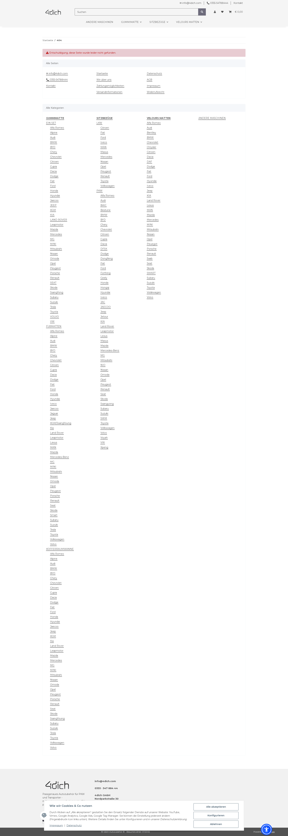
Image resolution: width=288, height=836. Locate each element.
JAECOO (105, 306)
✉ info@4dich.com (190, 3)
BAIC (103, 205)
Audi (52, 137)
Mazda (54, 229)
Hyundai (55, 195)
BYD (52, 147)
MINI (53, 243)
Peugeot (55, 268)
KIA (52, 214)
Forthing (105, 272)
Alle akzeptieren (216, 806)
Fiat (52, 180)
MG (52, 239)
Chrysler (151, 147)
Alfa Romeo (57, 127)
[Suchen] (202, 12)
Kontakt (238, 3)
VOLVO (54, 316)
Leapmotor (56, 224)
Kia (52, 427)
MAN (53, 447)
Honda (54, 190)
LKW (99, 122)
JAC (102, 302)
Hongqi (104, 287)
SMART (151, 272)
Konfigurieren (216, 815)
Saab (149, 258)
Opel (53, 263)
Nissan (54, 253)
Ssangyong (107, 403)
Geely (103, 277)
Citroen (54, 161)
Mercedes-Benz (59, 456)
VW (52, 321)
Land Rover (57, 432)
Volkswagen (57, 539)
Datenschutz (74, 825)
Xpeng (104, 447)
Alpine (53, 132)
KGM (53, 210)
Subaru (54, 297)
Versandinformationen (109, 92)
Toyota (54, 311)
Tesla (53, 306)
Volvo (53, 544)
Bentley (151, 132)
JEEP (53, 205)
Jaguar (54, 413)
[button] (214, 12)
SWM (103, 418)
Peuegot (152, 243)
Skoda (53, 287)
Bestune (105, 210)
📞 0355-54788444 (217, 3)
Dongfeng (106, 258)
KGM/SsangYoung (60, 423)
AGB (149, 79)
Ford (53, 185)
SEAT (53, 282)
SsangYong (56, 292)
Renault (54, 277)
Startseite (102, 73)
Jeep (53, 418)
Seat (53, 505)
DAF (149, 161)
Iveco (53, 403)
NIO (102, 364)
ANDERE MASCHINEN (212, 118)
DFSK (103, 248)
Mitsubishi (56, 248)
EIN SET (51, 122)
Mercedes (56, 234)
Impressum (56, 825)
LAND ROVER (58, 219)
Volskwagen (154, 292)
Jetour (104, 316)
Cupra (53, 166)
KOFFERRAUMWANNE (60, 548)
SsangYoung (57, 718)
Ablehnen (216, 824)
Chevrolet (56, 156)
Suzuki (54, 302)
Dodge (54, 176)
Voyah (104, 437)
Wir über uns (103, 79)
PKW (99, 190)
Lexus (53, 442)
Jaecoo (54, 200)
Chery (53, 151)
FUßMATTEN (53, 326)
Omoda (54, 258)
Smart (53, 515)
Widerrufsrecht (155, 92)
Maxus (104, 151)
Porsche (55, 272)
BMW (53, 142)
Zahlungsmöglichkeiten (110, 85)
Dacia (53, 171)
